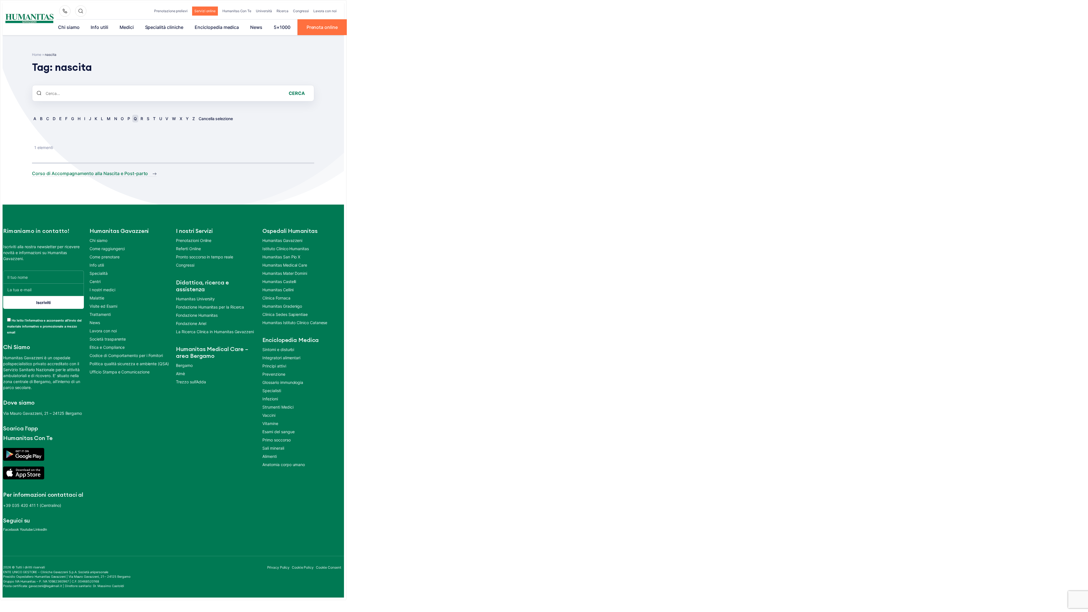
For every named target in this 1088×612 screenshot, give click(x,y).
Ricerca (283, 11)
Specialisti (271, 390)
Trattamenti (100, 314)
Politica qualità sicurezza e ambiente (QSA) (129, 363)
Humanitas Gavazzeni (282, 240)
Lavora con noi (325, 11)
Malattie (97, 298)
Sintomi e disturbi (278, 349)
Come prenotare (104, 256)
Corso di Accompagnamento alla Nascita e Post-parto (90, 173)
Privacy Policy (278, 567)
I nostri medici (102, 289)
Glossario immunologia (282, 382)
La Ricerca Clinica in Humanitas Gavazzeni (215, 331)
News (256, 27)
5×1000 (282, 27)
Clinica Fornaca (276, 298)
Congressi (301, 11)
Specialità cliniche (164, 27)
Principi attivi (274, 366)
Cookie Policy (303, 567)
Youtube (26, 529)
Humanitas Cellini (278, 289)
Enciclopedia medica (217, 27)
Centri (95, 281)
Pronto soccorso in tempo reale (204, 256)
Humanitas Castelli (279, 281)
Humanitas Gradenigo (282, 306)
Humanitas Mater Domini (284, 273)
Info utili (99, 27)
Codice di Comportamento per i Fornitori (126, 355)
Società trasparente (108, 339)
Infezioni (270, 398)
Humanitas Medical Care (284, 265)
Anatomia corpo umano (283, 464)
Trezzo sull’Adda (191, 381)
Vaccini (268, 415)
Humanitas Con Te (236, 11)
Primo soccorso (276, 439)
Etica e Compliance (107, 347)
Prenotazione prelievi (171, 11)
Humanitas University (195, 298)
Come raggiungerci (107, 248)
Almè (180, 373)
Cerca (297, 93)
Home (36, 54)
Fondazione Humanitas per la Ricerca (210, 307)
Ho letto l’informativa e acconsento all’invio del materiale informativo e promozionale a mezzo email (44, 326)
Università (264, 11)
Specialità (98, 273)
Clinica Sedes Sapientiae (285, 314)
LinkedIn (40, 529)
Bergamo (184, 365)
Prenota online (322, 27)
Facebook (11, 529)
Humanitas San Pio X (281, 256)
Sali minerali (273, 448)
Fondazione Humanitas (197, 315)
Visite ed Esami (103, 306)
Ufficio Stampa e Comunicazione (119, 371)
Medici (127, 27)
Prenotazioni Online (193, 240)
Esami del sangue (278, 431)
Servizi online (205, 11)
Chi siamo (68, 27)
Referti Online (188, 248)
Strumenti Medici (277, 407)
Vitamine (270, 423)
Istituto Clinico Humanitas (285, 248)
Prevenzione (273, 374)
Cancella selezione (216, 118)
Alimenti (269, 456)
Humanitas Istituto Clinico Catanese (294, 322)
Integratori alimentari (281, 357)
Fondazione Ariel (191, 323)
